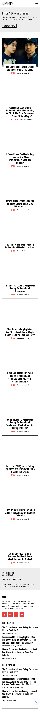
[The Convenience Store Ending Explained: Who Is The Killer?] (20, 52)
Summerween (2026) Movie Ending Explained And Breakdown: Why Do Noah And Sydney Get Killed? (20, 424)
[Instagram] (10, 614)
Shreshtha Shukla (23, 251)
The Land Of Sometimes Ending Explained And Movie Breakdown (20, 246)
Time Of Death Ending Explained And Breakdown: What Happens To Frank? (20, 513)
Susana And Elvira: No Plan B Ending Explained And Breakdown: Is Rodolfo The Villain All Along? (20, 377)
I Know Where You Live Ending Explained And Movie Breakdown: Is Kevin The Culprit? (20, 158)
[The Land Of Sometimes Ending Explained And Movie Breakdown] (20, 230)
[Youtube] (22, 614)
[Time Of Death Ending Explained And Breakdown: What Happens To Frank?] (20, 495)
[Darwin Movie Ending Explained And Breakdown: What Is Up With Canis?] (20, 186)
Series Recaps (13, 120)
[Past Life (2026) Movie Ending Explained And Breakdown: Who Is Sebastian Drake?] (20, 452)
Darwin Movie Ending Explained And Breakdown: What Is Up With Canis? (20, 203)
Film (13, 73)
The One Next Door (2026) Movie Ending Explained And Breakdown (20, 288)
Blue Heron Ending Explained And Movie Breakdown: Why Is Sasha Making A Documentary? (20, 332)
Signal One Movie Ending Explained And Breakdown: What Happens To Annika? (20, 556)
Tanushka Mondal (23, 73)
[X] (16, 614)
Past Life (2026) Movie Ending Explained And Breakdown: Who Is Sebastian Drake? (20, 469)
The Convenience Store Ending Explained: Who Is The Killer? (20, 68)
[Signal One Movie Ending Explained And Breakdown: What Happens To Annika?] (20, 539)
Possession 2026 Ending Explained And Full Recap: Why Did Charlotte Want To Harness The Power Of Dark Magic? (20, 112)
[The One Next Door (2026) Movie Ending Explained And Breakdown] (20, 271)
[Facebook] (4, 614)
